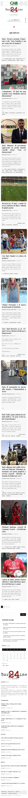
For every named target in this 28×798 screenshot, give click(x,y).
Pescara (17, 599)
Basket (11, 273)
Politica (8, 154)
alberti (6, 599)
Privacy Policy (11, 791)
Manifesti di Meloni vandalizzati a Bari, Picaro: (13, 749)
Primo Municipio (19, 172)
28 (7, 660)
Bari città (7, 273)
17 (17, 656)
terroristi (8, 495)
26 (24, 658)
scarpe (19, 322)
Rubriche (10, 534)
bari (14, 58)
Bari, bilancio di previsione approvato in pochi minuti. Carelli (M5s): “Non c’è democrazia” (14, 148)
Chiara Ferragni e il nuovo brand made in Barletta (14, 306)
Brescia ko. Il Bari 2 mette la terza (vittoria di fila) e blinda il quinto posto (14, 205)
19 (24, 656)
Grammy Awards (17, 546)
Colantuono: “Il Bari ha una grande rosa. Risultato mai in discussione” (14, 93)
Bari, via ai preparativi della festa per (11, 743)
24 (17, 658)
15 (10, 656)
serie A (18, 60)
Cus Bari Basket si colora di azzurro (14, 257)
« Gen (3, 665)
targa (22, 60)
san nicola (18, 355)
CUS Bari (15, 273)
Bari (10, 98)
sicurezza (18, 435)
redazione (4, 45)
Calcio (8, 45)
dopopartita (19, 112)
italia (9, 494)
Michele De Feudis (5, 98)
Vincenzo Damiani (6, 478)
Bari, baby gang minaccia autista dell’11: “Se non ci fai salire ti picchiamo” (14, 416)
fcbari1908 (15, 224)
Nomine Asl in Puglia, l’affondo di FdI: (11, 755)
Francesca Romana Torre (7, 309)
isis (6, 494)
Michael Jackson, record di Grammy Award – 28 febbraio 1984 (14, 529)
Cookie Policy (4, 793)
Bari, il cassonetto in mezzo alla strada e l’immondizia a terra (14, 389)
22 (10, 658)
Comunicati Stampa (11, 260)
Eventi (15, 309)
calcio (7, 355)
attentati (10, 492)
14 (7, 656)
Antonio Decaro (8, 58)
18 (20, 656)
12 (24, 654)
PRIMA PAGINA (4, 791)
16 (14, 656)
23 (14, 658)
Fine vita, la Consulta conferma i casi (10, 771)
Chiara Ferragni (13, 322)
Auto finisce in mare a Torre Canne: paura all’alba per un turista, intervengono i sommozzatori (14, 640)
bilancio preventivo (12, 169)
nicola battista (9, 172)
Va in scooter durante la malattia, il (10, 777)
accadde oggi (8, 546)
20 (3, 658)
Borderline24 (5, 534)
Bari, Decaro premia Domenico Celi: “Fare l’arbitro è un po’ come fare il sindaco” (14, 41)
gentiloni (18, 492)
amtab (20, 434)
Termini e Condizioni (12, 793)
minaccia (13, 435)
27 (3, 660)
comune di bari (19, 58)
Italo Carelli (13, 170)
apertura (20, 223)
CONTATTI (17, 791)
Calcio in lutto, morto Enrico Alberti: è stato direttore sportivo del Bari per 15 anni (14, 581)
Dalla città (9, 421)
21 (7, 658)
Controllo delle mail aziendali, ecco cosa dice (13, 783)
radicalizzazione (14, 494)
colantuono (12, 112)
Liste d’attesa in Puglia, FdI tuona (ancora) (12, 738)
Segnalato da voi (11, 394)
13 (3, 656)
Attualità (9, 586)
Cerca (23, 614)
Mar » (7, 665)
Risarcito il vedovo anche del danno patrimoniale (14, 765)
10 (17, 654)
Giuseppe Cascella (12, 60)
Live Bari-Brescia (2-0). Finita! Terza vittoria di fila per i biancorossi (14, 331)
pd (14, 172)
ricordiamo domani (11, 548)
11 (20, 654)
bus (9, 435)
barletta (6, 322)
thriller (18, 548)
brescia (6, 112)
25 (20, 658)
